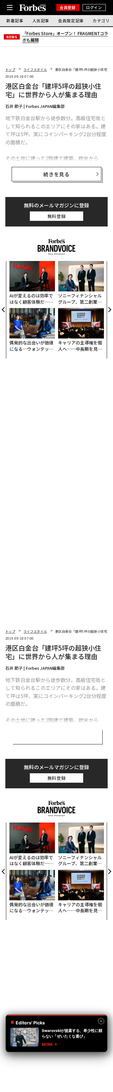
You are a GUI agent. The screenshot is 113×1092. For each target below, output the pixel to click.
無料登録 (56, 216)
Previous (4, 309)
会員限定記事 (71, 21)
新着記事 (15, 21)
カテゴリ (101, 21)
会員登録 (67, 7)
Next (109, 309)
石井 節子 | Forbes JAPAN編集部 (35, 106)
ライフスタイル (35, 69)
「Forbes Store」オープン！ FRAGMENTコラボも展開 (65, 36)
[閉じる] (101, 1021)
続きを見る (56, 174)
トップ (10, 69)
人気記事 (41, 21)
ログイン (94, 7)
